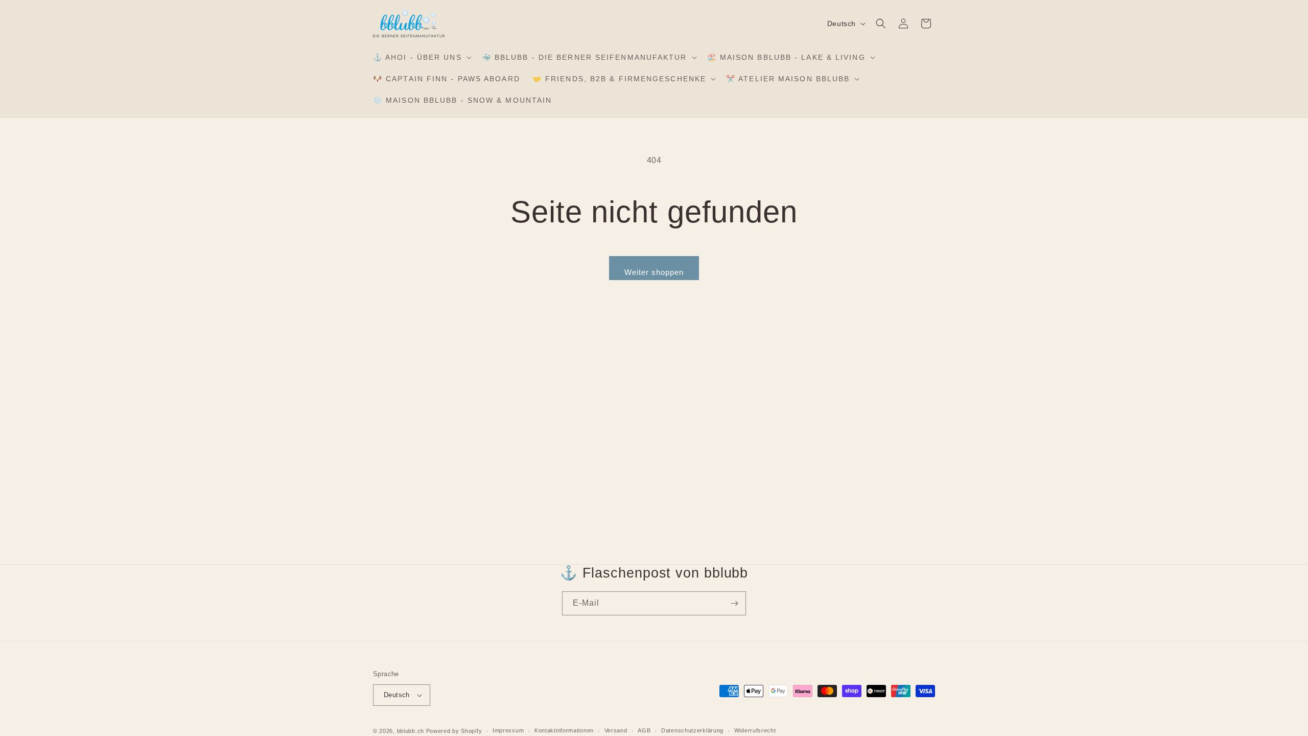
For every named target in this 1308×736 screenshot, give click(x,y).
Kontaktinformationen (564, 730)
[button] (421, 57)
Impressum (508, 730)
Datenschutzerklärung (692, 730)
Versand (615, 730)
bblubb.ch (410, 731)
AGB (644, 730)
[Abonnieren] (734, 603)
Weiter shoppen (654, 272)
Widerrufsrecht (755, 730)
